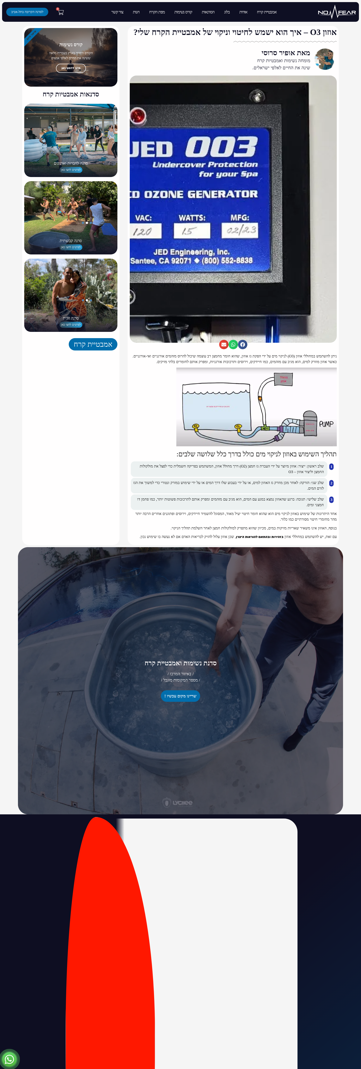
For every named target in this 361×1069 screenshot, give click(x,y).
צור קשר (118, 11)
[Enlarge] (285, 373)
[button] (242, 344)
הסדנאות (207, 11)
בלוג (226, 11)
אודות (243, 11)
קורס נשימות (183, 11)
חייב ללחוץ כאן (70, 68)
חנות (136, 11)
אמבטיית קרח (265, 11)
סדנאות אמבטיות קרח (71, 94)
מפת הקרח (157, 11)
